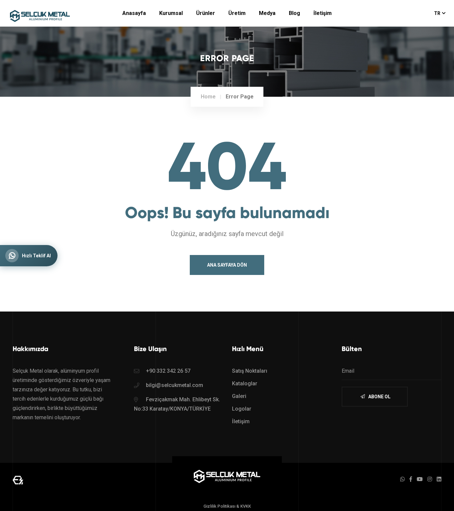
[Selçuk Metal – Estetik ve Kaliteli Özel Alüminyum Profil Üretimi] (227, 476)
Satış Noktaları (249, 371)
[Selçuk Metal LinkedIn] (439, 479)
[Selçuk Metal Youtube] (420, 479)
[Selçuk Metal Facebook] (410, 479)
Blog (294, 13)
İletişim (322, 13)
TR (437, 13)
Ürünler (205, 13)
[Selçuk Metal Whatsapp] (402, 479)
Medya (267, 13)
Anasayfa (134, 13)
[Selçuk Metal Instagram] (429, 479)
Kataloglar (244, 383)
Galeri (239, 396)
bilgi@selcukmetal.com (174, 385)
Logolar (241, 409)
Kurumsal (171, 13)
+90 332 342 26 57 (168, 371)
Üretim (237, 13)
